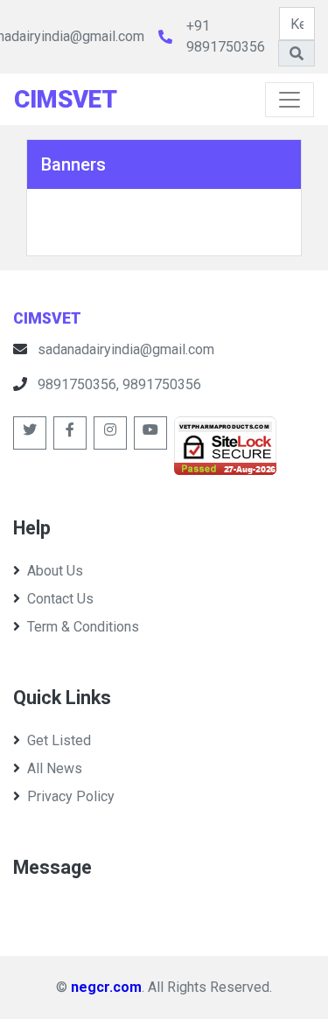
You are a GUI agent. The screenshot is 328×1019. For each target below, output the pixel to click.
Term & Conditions (83, 626)
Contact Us (60, 598)
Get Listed (59, 740)
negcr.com (106, 987)
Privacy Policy (71, 796)
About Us (55, 570)
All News (54, 768)
